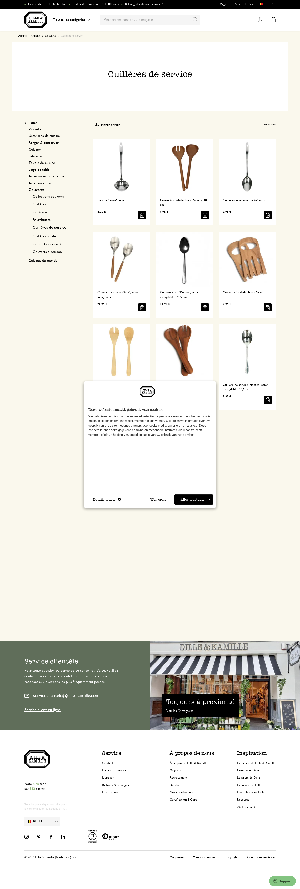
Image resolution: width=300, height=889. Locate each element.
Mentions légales (204, 857)
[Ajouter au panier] (142, 215)
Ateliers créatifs (247, 807)
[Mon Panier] (274, 19)
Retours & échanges (115, 785)
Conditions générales (261, 857)
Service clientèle (244, 4)
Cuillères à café (44, 236)
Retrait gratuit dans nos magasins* (144, 4)
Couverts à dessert (47, 244)
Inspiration (252, 753)
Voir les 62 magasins (179, 710)
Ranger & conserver (44, 143)
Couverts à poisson (47, 252)
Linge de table (39, 170)
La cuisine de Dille (249, 785)
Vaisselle (35, 129)
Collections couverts (48, 196)
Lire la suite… (111, 792)
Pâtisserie (36, 156)
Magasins (225, 4)
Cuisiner (35, 149)
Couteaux (40, 212)
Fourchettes (42, 220)
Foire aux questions (115, 770)
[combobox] (150, 20)
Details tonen (104, 499)
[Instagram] (26, 837)
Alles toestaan (192, 499)
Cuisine (35, 35)
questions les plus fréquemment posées (75, 682)
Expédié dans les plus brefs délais (47, 4)
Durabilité (176, 785)
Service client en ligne (42, 710)
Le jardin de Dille (248, 777)
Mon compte (260, 19)
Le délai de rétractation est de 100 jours (95, 4)
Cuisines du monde (43, 261)
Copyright (231, 857)
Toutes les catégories (69, 20)
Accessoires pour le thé (46, 176)
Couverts (50, 35)
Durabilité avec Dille (251, 792)
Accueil (22, 35)
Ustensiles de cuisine (44, 136)
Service (111, 753)
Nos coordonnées (182, 792)
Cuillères (39, 204)
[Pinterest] (39, 837)
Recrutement (178, 777)
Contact (107, 763)
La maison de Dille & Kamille (256, 763)
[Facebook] (51, 837)
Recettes (243, 799)
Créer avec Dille (248, 770)
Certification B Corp (183, 799)
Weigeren (158, 499)
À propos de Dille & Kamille (188, 763)
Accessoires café (41, 183)
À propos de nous (192, 753)
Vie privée (177, 857)
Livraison (108, 777)
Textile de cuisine (42, 163)
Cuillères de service (49, 227)
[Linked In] (63, 837)
